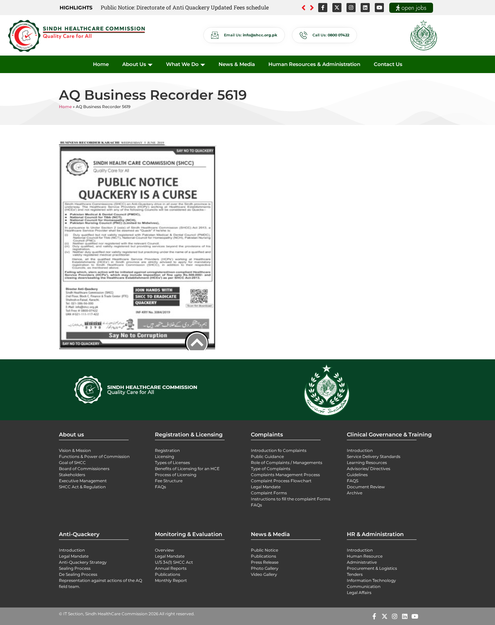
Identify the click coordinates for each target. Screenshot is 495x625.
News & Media (237, 64)
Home (101, 64)
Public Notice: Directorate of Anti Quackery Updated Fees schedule (185, 7)
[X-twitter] (336, 7)
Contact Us (388, 64)
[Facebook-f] (322, 7)
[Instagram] (351, 7)
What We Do (182, 64)
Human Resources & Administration (314, 64)
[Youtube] (379, 7)
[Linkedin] (365, 7)
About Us (134, 64)
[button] (312, 7)
